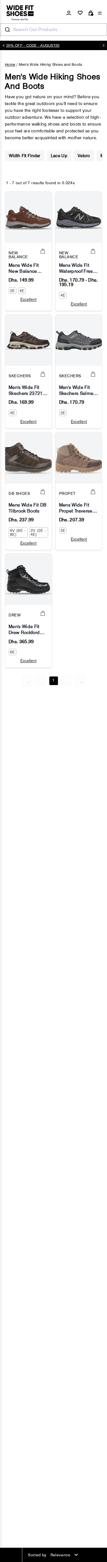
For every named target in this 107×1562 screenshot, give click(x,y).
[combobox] (53, 29)
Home (10, 64)
